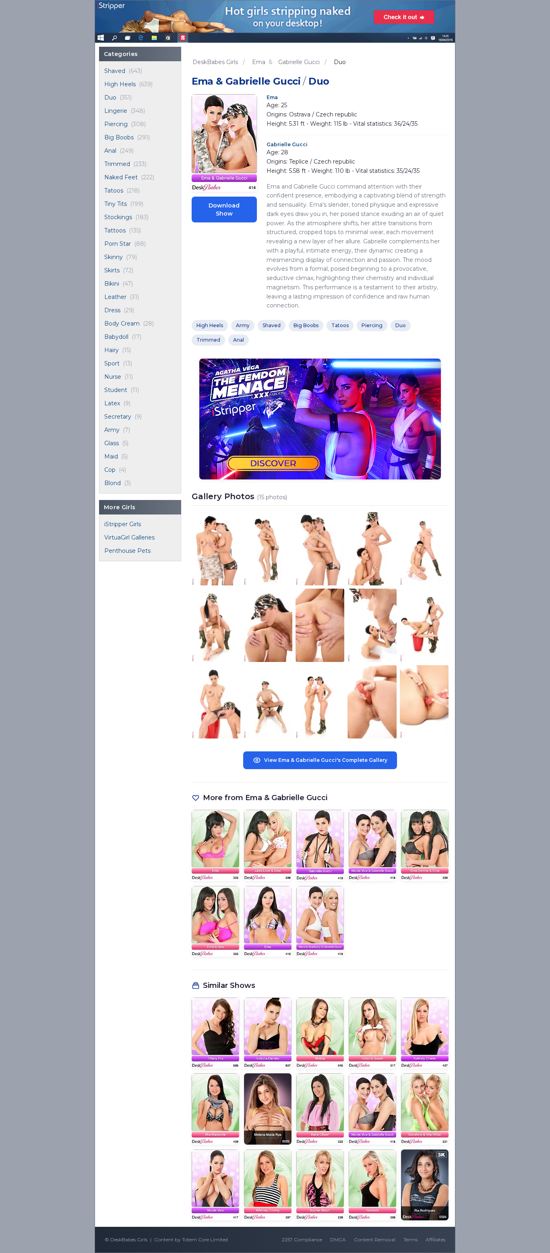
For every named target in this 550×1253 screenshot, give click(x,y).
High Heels (120, 84)
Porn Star (117, 243)
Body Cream (122, 323)
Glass (111, 443)
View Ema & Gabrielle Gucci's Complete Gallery (325, 760)
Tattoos (115, 230)
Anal (110, 150)
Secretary (117, 416)
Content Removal (374, 1239)
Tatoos (113, 190)
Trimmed (117, 164)
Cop (110, 469)
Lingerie (115, 110)
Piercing (116, 124)
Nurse (112, 376)
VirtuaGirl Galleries (129, 537)
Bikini (111, 283)
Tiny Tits (115, 203)
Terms (410, 1239)
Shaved (114, 71)
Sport (112, 363)
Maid (111, 456)
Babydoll (116, 336)
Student (115, 390)
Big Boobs (119, 137)
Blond (112, 483)
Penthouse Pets (127, 550)
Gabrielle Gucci (287, 144)
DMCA (338, 1239)
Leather (115, 297)
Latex (112, 403)
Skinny (113, 257)
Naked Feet (121, 177)
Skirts (112, 270)
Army (112, 430)
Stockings (118, 217)
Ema (272, 97)
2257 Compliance (302, 1239)
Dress (112, 310)
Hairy (111, 350)
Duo (110, 97)
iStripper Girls (122, 524)
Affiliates (435, 1239)
